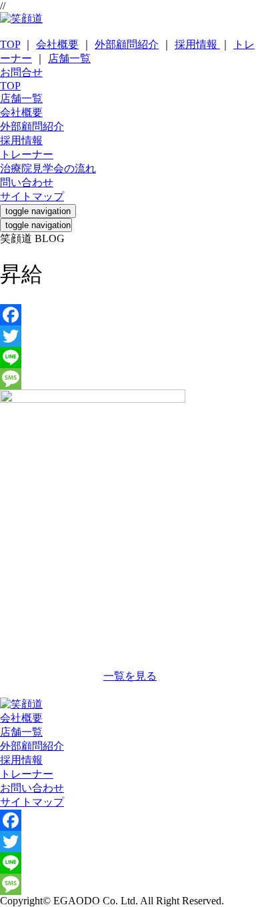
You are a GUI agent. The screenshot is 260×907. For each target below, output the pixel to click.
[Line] (130, 357)
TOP (10, 44)
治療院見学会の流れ (48, 168)
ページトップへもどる (130, 691)
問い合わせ (26, 182)
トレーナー (26, 154)
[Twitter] (130, 336)
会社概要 (57, 44)
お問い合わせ (32, 788)
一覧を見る (130, 676)
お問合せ (21, 72)
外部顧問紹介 (127, 44)
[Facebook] (130, 314)
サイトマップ (32, 196)
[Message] (130, 378)
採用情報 (197, 44)
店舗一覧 (69, 58)
